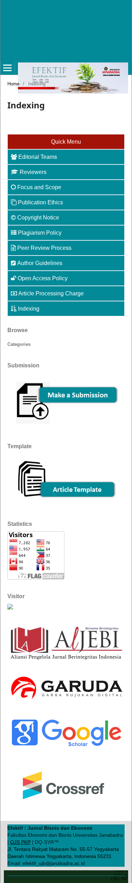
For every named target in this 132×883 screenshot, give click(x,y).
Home (13, 83)
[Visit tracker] (10, 608)
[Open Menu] (7, 68)
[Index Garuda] (66, 701)
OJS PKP (20, 842)
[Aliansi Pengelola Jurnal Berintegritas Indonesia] (66, 660)
